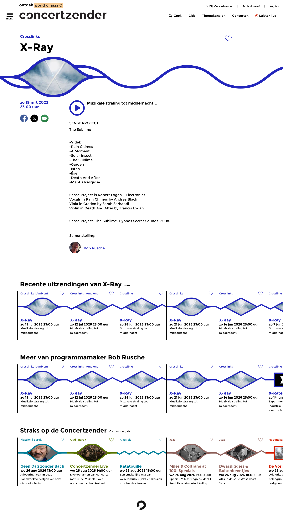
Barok (38, 439)
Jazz (172, 439)
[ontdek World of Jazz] (48, 5)
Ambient (42, 293)
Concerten (240, 16)
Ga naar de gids (119, 431)
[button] (77, 108)
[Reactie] (45, 119)
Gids (191, 16)
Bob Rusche (94, 248)
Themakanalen (213, 16)
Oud (73, 439)
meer (128, 285)
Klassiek (25, 439)
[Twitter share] (34, 119)
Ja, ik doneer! (251, 6)
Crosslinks (30, 36)
